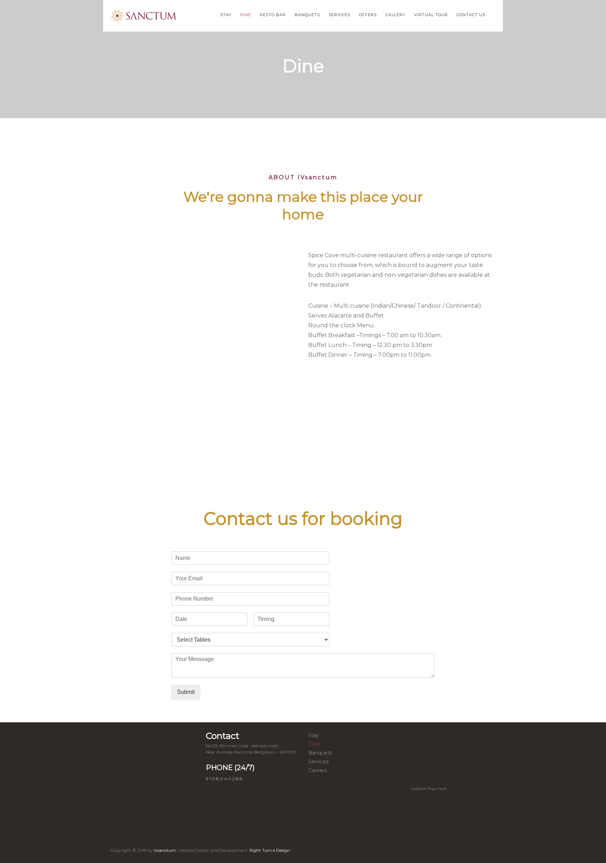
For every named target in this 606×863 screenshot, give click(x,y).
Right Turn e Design (269, 850)
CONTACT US (471, 14)
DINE (245, 14)
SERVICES (339, 14)
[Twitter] (452, 851)
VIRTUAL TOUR (431, 14)
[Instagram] (466, 851)
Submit (186, 692)
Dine (314, 744)
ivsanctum (165, 850)
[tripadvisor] (479, 851)
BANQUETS (307, 14)
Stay (313, 735)
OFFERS (368, 14)
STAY (225, 14)
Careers (317, 770)
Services (318, 761)
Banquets (320, 753)
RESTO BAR (273, 14)
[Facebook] (438, 851)
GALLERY (395, 14)
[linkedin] (493, 851)
